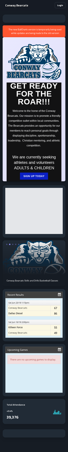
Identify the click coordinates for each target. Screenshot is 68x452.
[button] (51, 5)
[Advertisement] (34, 18)
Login (60, 5)
